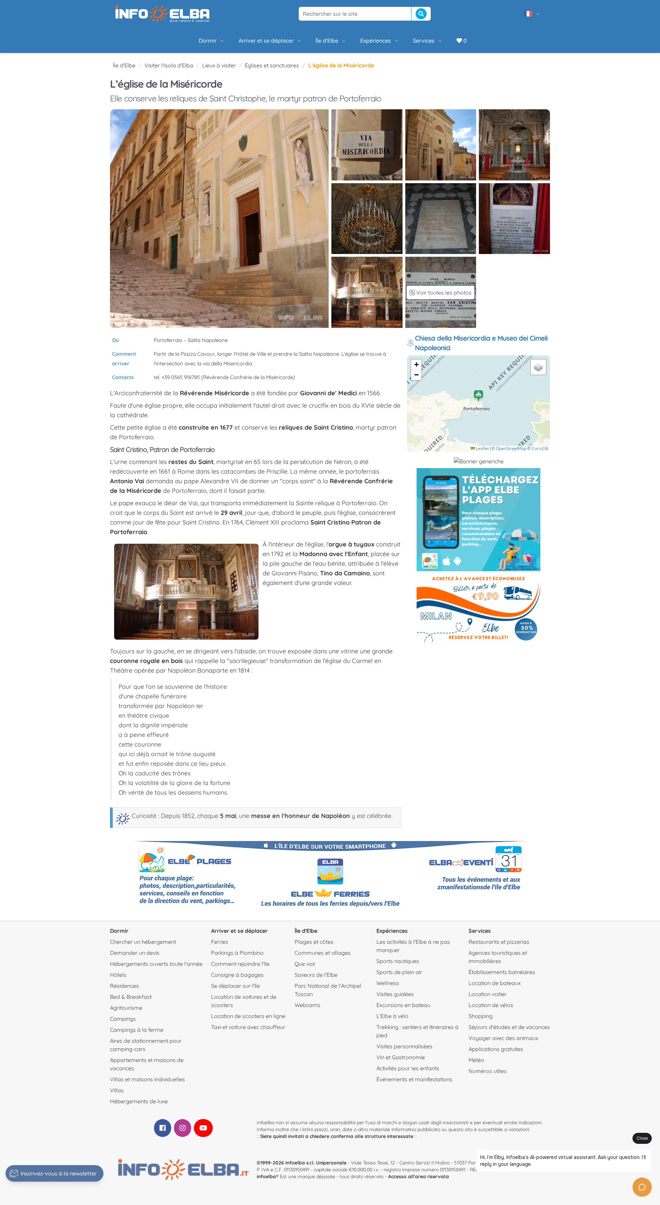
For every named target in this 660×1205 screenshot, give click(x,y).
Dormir (208, 40)
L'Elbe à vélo (392, 1016)
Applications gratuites (496, 1049)
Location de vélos (491, 1005)
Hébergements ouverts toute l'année (156, 963)
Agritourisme (126, 1007)
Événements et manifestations (414, 1079)
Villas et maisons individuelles (147, 1079)
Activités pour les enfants (407, 1068)
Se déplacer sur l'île (235, 985)
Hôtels (118, 974)
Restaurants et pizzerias (499, 941)
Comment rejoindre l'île (240, 963)
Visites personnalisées (404, 1046)
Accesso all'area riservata (418, 1176)
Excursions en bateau (403, 1005)
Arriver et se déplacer (266, 40)
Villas (117, 1090)
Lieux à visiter (219, 65)
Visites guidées (395, 994)
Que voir (305, 963)
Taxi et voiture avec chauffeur (248, 1027)
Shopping (481, 1016)
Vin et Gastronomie (400, 1057)
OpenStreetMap (511, 448)
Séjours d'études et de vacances (509, 1027)
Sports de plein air (399, 972)
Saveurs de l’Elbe (316, 974)
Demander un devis (135, 952)
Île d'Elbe (327, 40)
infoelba (266, 1176)
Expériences (375, 40)
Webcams (307, 1005)
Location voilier (488, 994)
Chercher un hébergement (143, 941)
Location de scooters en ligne (248, 1016)
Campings (123, 1018)
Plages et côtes (314, 941)
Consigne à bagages (237, 974)
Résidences (124, 985)
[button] (479, 397)
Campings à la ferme (136, 1029)
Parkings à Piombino (237, 952)
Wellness (387, 983)
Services (423, 40)
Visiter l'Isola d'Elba (168, 65)
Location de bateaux (495, 983)
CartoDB (540, 448)
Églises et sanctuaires (272, 65)
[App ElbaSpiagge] (478, 519)
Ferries (219, 941)
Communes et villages (323, 952)
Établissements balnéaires (502, 972)
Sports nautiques (397, 961)
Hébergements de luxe (139, 1101)
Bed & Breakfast (131, 996)
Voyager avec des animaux (503, 1038)
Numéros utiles (488, 1071)
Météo (476, 1060)
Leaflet (482, 448)
